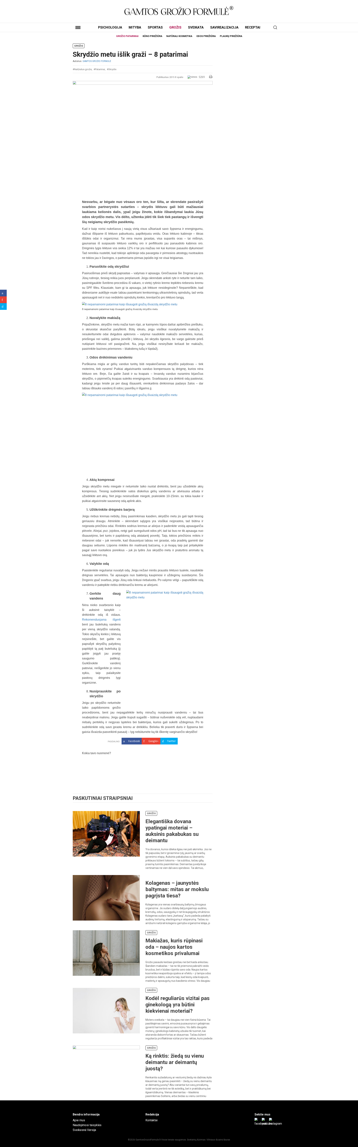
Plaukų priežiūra (231, 36)
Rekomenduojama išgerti (101, 619)
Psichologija (110, 27)
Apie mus (79, 1120)
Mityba (135, 27)
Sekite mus (262, 1114)
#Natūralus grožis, (82, 69)
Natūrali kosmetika (179, 36)
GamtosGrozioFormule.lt (148, 1139)
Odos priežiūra (206, 36)
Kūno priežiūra (152, 36)
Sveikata (196, 27)
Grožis (175, 27)
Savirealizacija (224, 27)
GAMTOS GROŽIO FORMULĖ (97, 61)
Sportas (155, 27)
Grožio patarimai (127, 36)
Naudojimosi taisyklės (87, 1125)
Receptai (252, 27)
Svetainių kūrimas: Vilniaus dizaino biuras (208, 1139)
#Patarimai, (100, 69)
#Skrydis (111, 69)
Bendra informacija (86, 1114)
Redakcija (152, 1114)
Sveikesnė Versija (84, 1130)
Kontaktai (151, 1120)
